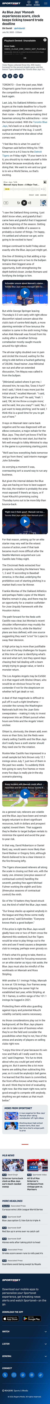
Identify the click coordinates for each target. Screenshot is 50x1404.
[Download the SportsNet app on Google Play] (31, 1318)
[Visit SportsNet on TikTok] (40, 1374)
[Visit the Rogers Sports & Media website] (15, 1390)
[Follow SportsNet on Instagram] (31, 1374)
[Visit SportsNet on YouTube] (14, 1374)
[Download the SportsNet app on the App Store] (10, 1318)
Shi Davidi (7, 28)
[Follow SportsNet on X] (5, 1374)
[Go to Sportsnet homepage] (11, 3)
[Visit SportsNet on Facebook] (23, 1374)
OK (25, 58)
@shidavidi (19, 28)
